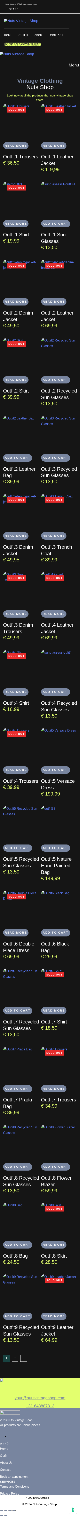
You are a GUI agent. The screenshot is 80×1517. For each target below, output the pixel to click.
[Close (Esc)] (14, 1510)
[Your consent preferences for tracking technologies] (73, 1510)
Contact (56, 35)
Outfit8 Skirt (54, 1256)
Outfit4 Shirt (16, 703)
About (39, 35)
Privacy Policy (9, 1493)
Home (8, 35)
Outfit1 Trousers (20, 156)
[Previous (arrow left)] (1, 1515)
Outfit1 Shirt (16, 234)
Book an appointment (14, 1476)
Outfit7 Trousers (58, 1099)
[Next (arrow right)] (5, 1515)
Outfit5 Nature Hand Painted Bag (56, 865)
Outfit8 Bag (15, 1256)
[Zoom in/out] (1, 1510)
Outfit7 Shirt (54, 1021)
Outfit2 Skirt (16, 391)
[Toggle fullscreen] (5, 1510)
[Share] (9, 1510)
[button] (16, 9)
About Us (6, 1462)
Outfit (23, 35)
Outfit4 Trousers (20, 781)
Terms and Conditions (14, 1486)
